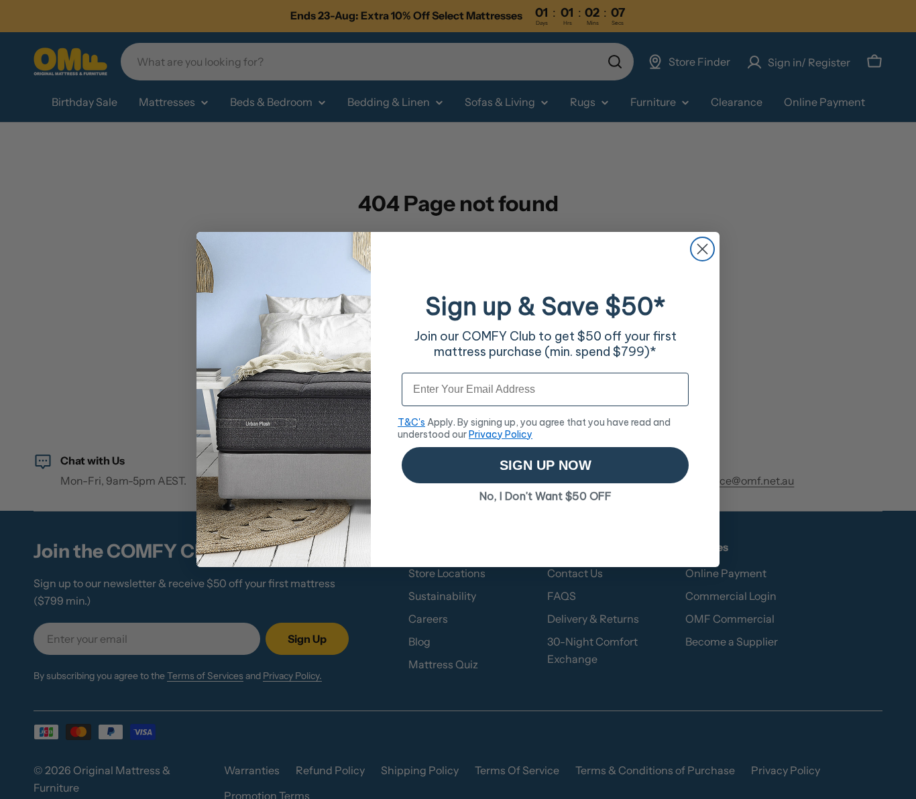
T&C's (411, 422)
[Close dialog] (702, 249)
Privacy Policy (500, 434)
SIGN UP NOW (545, 465)
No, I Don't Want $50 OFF (545, 496)
